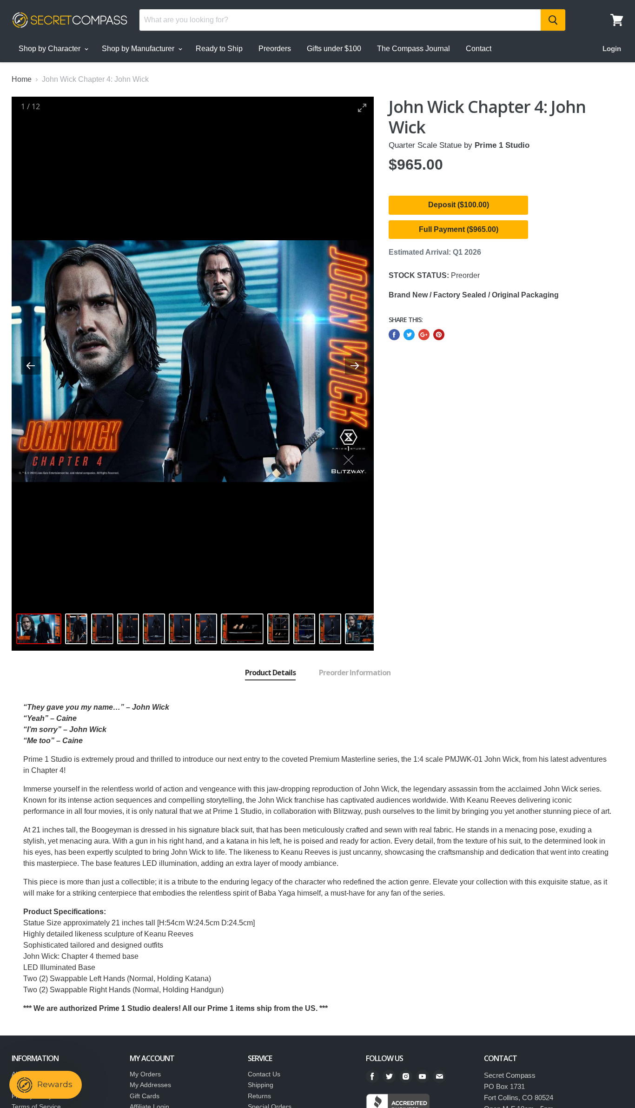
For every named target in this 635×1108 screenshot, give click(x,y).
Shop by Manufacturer (139, 49)
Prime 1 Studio (502, 145)
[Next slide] (354, 365)
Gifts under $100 (334, 49)
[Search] (553, 20)
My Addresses (150, 1084)
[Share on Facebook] (394, 334)
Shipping (260, 1084)
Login (611, 49)
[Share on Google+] (424, 334)
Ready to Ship (219, 49)
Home (22, 79)
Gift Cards (144, 1096)
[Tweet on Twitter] (409, 334)
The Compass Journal (413, 49)
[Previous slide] (30, 365)
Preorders (274, 49)
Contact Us (264, 1074)
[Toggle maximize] (362, 108)
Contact (478, 49)
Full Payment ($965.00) (458, 229)
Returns (259, 1096)
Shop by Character (50, 49)
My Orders (145, 1074)
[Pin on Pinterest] (438, 334)
